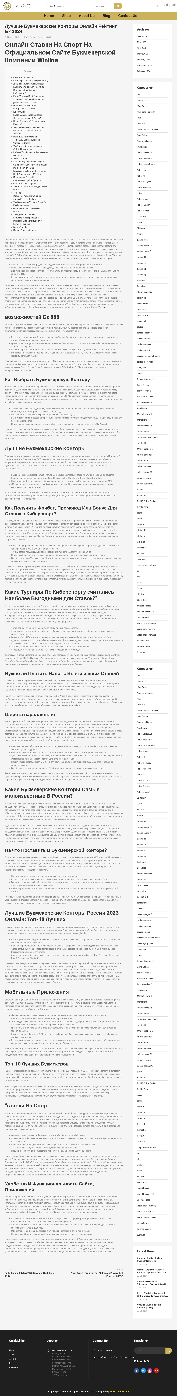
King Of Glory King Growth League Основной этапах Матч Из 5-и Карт (30, 163)
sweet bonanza (144, 605)
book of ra (141, 309)
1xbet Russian (143, 205)
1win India (141, 123)
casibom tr (142, 321)
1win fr (140, 117)
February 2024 (143, 71)
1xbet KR (141, 176)
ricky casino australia (146, 565)
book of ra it (142, 315)
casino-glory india (145, 361)
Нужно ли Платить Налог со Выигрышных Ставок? (26, 107)
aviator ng (141, 274)
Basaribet (141, 286)
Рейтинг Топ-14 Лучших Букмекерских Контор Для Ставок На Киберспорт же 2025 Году (29, 171)
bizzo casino (142, 303)
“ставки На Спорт (21, 143)
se (138, 571)
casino (140, 327)
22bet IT (141, 222)
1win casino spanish (146, 112)
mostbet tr (142, 443)
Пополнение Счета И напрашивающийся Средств (27, 179)
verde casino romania (146, 634)
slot (139, 576)
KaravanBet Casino (145, 396)
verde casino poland (146, 629)
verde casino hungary (146, 623)
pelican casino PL (145, 483)
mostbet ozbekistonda (147, 437)
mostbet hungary (144, 425)
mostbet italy (143, 431)
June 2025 (142, 36)
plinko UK (141, 530)
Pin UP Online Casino (146, 501)
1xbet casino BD (144, 158)
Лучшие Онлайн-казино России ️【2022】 (149, 1306)
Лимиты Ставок (20, 158)
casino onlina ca (144, 338)
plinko (139, 518)
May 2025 (141, 42)
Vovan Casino (143, 640)
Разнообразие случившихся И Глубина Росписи (27, 222)
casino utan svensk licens (148, 356)
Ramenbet (141, 547)
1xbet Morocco (144, 187)
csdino (140, 373)
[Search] (168, 1351)
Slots (139, 582)
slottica (140, 594)
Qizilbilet (141, 542)
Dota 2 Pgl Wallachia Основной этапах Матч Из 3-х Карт (27, 197)
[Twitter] (143, 1370)
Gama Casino (143, 385)
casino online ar (144, 344)
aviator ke (141, 263)
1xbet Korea (142, 170)
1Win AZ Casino (144, 100)
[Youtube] (156, 1370)
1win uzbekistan (144, 141)
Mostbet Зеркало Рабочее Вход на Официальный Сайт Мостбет (152, 1271)
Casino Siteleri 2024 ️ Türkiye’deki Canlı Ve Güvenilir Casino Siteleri (152, 1283)
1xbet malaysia (144, 181)
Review (140, 553)
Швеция (141, 652)
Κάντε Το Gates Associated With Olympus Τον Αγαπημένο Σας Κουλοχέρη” (152, 1294)
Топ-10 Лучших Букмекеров (26, 139)
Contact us (13, 1367)
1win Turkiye (142, 135)
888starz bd (142, 228)
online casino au (144, 466)
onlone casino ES (145, 472)
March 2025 (142, 53)
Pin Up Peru (142, 507)
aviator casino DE (145, 245)
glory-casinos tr (144, 390)
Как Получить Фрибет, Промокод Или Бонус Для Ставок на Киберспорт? (28, 90)
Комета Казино (144, 646)
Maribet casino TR (145, 414)
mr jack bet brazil (144, 454)
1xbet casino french (146, 164)
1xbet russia (142, 199)
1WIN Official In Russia (147, 129)
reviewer (141, 559)
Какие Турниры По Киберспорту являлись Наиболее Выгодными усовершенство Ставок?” (29, 99)
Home (11, 1350)
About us (13, 1359)
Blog (11, 1363)
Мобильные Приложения (25, 136)
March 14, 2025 (13, 37)
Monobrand (142, 420)
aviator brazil (142, 239)
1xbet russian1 (143, 210)
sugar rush (142, 600)
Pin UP (140, 489)
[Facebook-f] (136, 1370)
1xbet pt (141, 193)
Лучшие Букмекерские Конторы (28, 83)
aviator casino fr (144, 251)
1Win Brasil (142, 106)
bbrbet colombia (144, 292)
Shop (11, 1354)
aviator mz (141, 269)
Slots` (140, 588)
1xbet (104, 307)
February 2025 (143, 59)
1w (138, 94)
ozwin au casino (144, 478)
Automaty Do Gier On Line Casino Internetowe (149, 1259)
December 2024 (144, 65)
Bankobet (141, 280)
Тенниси (17, 192)
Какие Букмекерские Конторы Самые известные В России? (27, 116)
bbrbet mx (141, 297)
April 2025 (141, 48)
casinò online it (143, 350)
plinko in (140, 524)
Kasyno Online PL (145, 402)
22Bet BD (141, 216)
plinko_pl (141, 536)
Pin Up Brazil (142, 495)
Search (118, 6)
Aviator (140, 234)
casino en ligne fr (144, 332)
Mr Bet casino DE (145, 449)
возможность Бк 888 (23, 77)
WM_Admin (30, 37)
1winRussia (142, 147)
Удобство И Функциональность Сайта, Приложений (28, 148)
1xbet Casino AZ (144, 152)
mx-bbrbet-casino (145, 460)
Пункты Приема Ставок (24, 230)
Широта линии (20, 111)
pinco (139, 512)
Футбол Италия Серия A (25, 183)
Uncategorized (143, 617)
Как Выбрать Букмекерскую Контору (30, 80)
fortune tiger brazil (145, 379)
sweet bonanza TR (145, 611)
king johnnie (142, 408)
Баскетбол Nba (20, 227)
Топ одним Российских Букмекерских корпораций (26, 216)
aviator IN (141, 257)
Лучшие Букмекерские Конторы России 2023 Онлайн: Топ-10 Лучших (28, 130)
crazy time (141, 367)
